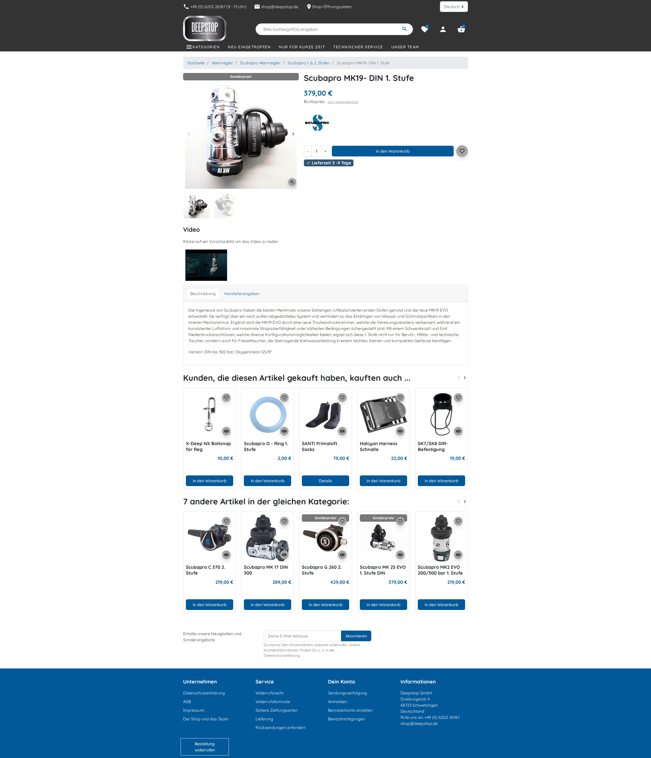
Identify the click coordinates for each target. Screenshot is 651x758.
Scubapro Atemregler (260, 62)
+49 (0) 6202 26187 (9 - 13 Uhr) (214, 6)
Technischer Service (358, 47)
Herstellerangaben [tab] (242, 293)
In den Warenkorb (393, 151)
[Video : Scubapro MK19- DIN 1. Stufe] (206, 264)
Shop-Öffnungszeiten (329, 6)
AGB (187, 701)
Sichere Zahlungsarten (277, 710)
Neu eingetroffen (249, 47)
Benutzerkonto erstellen (350, 710)
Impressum (193, 710)
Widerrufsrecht (269, 692)
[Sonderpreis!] (325, 537)
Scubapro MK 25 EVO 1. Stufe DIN (383, 570)
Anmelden (337, 701)
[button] (461, 29)
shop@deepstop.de (276, 6)
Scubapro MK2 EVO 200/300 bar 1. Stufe (440, 570)
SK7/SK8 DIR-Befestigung (433, 446)
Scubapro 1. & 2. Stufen (309, 62)
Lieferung (264, 718)
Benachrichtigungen (346, 718)
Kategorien (206, 47)
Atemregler (222, 62)
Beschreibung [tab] (203, 293)
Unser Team (405, 47)
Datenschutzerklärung (204, 692)
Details (325, 480)
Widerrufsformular (273, 701)
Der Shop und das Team (206, 718)
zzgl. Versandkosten (343, 102)
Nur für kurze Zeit (302, 47)
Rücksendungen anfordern (281, 727)
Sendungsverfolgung (347, 692)
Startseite (196, 62)
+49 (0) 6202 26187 (442, 717)
